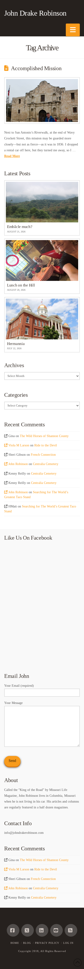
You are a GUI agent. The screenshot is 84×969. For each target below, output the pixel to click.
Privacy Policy (47, 942)
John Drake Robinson (35, 13)
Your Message (13, 703)
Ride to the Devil (45, 445)
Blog (27, 942)
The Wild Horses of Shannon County (44, 436)
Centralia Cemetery (45, 464)
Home (14, 942)
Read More (12, 156)
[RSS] (71, 930)
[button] (73, 30)
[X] (27, 930)
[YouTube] (56, 930)
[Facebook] (13, 930)
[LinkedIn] (42, 930)
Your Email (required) (19, 685)
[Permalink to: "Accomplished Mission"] (42, 100)
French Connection (43, 454)
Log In (68, 942)
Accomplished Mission (36, 68)
